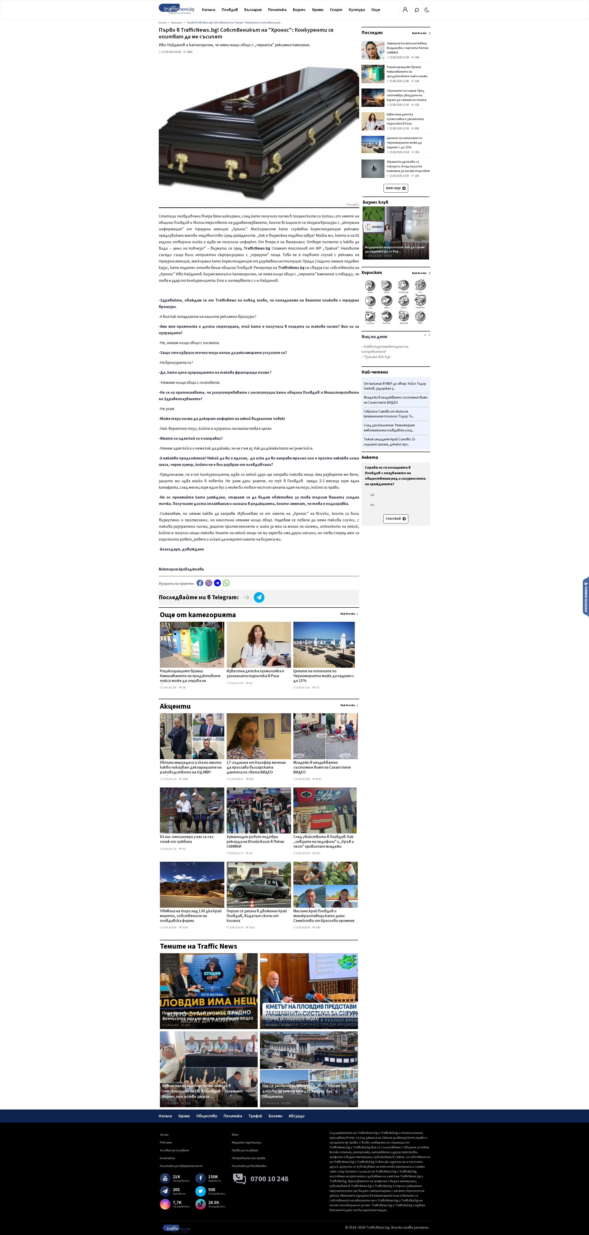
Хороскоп (371, 272)
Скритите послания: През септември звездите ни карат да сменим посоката (406, 95)
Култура (357, 10)
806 (416, 128)
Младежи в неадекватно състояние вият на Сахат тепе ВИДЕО (322, 767)
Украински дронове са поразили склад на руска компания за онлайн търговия (408, 166)
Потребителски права (248, 1158)
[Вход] (405, 11)
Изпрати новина (586, 597)
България (253, 10)
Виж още (393, 188)
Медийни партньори (246, 1142)
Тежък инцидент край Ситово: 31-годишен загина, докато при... (390, 442)
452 (184, 849)
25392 (185, 927)
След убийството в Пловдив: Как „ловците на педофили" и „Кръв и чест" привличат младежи (323, 842)
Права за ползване (245, 1150)
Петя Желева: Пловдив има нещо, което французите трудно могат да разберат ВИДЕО (207, 1015)
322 (250, 853)
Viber (208, 583)
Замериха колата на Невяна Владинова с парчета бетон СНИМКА (407, 48)
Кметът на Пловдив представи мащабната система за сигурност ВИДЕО (304, 1015)
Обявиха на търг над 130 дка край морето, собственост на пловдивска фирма (191, 916)
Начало (208, 10)
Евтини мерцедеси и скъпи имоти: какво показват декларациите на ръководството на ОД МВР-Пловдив (191, 768)
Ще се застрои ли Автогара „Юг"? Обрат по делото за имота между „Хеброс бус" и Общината (304, 1091)
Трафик (255, 1116)
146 (416, 81)
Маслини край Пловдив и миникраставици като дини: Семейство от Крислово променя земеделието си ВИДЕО (323, 916)
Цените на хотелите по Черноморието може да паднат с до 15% (323, 676)
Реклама (166, 1142)
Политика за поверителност (181, 1166)
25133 (187, 1103)
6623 (389, 256)
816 (250, 683)
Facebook (199, 583)
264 (416, 152)
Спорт (336, 10)
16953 (187, 1025)
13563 (287, 1103)
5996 (317, 927)
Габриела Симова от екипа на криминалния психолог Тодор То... (389, 414)
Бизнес (299, 10)
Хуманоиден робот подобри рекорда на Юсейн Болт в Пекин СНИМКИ (255, 842)
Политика (277, 10)
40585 (318, 779)
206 (416, 176)
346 (416, 57)
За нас (164, 1134)
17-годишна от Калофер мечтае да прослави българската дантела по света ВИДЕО (256, 767)
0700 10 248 (270, 1179)
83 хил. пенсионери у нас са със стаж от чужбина (187, 839)
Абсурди (296, 1116)
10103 (251, 927)
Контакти (167, 1158)
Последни (372, 32)
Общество (206, 1116)
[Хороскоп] (395, 323)
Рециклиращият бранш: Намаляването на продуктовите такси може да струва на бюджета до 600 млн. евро (190, 676)
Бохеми (275, 1116)
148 (184, 687)
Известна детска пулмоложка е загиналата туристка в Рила (255, 674)
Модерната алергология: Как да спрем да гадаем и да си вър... (394, 249)
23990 (185, 779)
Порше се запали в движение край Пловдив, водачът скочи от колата (257, 916)
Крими (317, 10)
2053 (317, 853)
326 (416, 105)
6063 (251, 779)
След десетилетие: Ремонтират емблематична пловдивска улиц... (389, 428)
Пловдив (230, 10)
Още (375, 10)
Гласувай (393, 518)
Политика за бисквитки (249, 1166)
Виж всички (348, 614)
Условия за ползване (174, 1150)
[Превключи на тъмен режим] (426, 9)
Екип (235, 1134)
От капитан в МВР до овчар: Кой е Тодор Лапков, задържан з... (395, 386)
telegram (217, 583)
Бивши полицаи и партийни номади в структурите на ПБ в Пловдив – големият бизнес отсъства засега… (202, 1091)
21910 (287, 1025)
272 (317, 687)
